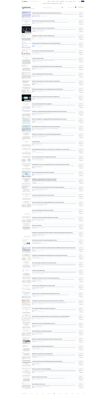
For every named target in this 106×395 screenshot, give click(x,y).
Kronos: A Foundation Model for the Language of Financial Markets (44, 156)
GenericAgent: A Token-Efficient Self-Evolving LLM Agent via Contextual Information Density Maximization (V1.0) (52, 232)
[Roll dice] (62, 7)
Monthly (73, 7)
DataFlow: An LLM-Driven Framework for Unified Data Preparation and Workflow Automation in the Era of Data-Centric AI (53, 247)
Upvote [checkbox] (81, 12)
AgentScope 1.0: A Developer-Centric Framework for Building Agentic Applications (46, 134)
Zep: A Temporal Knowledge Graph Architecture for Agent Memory (43, 308)
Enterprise (70, 1)
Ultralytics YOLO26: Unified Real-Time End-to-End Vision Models (43, 285)
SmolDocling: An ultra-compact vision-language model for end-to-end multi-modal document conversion (50, 164)
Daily (68, 7)
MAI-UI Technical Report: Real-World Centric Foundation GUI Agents (44, 262)
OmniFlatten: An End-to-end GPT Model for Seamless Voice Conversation (45, 217)
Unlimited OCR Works (36, 141)
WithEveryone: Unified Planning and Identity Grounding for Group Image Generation (47, 339)
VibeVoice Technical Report (37, 225)
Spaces (57, 1)
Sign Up (83, 1)
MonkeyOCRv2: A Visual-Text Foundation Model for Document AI (43, 323)
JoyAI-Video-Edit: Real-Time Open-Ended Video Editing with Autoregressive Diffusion (47, 361)
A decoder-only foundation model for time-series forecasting (43, 195)
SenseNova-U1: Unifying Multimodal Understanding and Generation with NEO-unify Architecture (49, 111)
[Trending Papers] (75, 7)
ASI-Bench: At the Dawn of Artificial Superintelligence (41, 368)
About (43, 393)
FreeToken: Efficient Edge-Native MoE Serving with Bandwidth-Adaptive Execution (46, 12)
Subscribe (60, 3)
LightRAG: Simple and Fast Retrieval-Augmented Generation (42, 346)
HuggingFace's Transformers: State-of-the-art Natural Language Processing (45, 278)
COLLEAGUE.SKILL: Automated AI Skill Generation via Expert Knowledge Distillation (47, 66)
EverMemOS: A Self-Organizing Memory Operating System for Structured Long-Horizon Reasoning (49, 255)
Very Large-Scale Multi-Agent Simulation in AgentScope (42, 103)
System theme (25, 393)
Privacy (37, 393)
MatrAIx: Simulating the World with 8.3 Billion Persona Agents (43, 172)
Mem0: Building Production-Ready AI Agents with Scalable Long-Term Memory (46, 126)
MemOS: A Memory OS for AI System (38, 384)
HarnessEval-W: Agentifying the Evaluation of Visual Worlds (42, 210)
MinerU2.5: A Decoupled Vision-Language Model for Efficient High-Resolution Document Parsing (49, 119)
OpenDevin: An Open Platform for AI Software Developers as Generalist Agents (46, 81)
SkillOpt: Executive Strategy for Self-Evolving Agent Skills (42, 353)
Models (49, 1)
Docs (66, 1)
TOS (31, 393)
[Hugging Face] (54, 393)
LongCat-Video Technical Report (38, 58)
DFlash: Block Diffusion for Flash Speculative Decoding (41, 331)
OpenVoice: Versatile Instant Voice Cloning (39, 376)
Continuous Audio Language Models (38, 270)
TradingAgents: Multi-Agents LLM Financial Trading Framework (43, 35)
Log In (79, 1)
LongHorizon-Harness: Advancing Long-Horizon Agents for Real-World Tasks (45, 96)
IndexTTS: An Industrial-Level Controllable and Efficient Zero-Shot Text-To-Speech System (48, 202)
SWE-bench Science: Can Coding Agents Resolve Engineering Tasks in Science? (46, 293)
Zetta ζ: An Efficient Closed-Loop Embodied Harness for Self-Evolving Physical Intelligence (48, 187)
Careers (49, 393)
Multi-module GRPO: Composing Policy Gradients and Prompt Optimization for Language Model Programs (51, 316)
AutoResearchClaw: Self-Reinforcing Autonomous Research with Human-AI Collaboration (48, 300)
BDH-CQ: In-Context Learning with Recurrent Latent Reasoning (43, 20)
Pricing (74, 1)
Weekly (71, 7)
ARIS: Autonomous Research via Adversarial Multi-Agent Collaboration (44, 240)
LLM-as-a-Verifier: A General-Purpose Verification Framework (43, 50)
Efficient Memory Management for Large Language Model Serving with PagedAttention (47, 89)
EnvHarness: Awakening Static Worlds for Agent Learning (42, 73)
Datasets (53, 1)
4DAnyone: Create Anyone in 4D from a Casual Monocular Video (43, 28)
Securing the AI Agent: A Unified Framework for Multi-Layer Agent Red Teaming (46, 43)
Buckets (62, 1)
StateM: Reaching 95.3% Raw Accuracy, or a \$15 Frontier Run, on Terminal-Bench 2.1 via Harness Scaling (50, 149)
